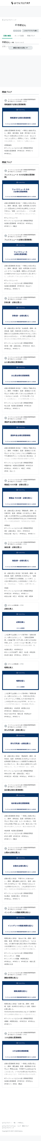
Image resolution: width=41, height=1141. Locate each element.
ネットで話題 (19, 36)
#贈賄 (6, 1021)
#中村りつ (29, 151)
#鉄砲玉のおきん (18, 711)
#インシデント (9, 956)
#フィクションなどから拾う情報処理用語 (18, 148)
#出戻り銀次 (8, 655)
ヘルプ (19, 1126)
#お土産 (7, 406)
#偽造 (6, 588)
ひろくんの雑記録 (13, 605)
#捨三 (23, 468)
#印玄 (6, 471)
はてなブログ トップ (10, 20)
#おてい (15, 534)
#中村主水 (20, 151)
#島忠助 (32, 652)
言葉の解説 (7, 36)
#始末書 (7, 831)
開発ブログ (25, 1126)
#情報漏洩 (7, 145)
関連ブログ (31, 36)
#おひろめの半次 (10, 714)
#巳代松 (21, 596)
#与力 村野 (8, 836)
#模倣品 (7, 525)
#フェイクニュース (11, 218)
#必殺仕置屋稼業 (10, 151)
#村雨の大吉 (25, 708)
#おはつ (28, 286)
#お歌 (26, 652)
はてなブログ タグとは (9, 1126)
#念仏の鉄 (7, 534)
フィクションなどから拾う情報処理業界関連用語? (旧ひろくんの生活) (21, 100)
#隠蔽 (18, 956)
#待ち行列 (7, 773)
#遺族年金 (7, 465)
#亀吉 (15, 226)
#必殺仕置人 (15, 896)
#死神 (31, 596)
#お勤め (7, 896)
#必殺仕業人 (8, 649)
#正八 (33, 346)
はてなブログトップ (8, 1127)
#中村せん (7, 153)
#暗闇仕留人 (8, 708)
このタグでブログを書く (30, 30)
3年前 (25, 101)
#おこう (12, 471)
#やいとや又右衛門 (11, 652)
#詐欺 (6, 346)
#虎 (26, 596)
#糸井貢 (17, 708)
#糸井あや (27, 714)
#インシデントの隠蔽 (11, 959)
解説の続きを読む (19, 48)
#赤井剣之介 (18, 649)
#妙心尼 (20, 714)
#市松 (29, 468)
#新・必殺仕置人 (15, 346)
